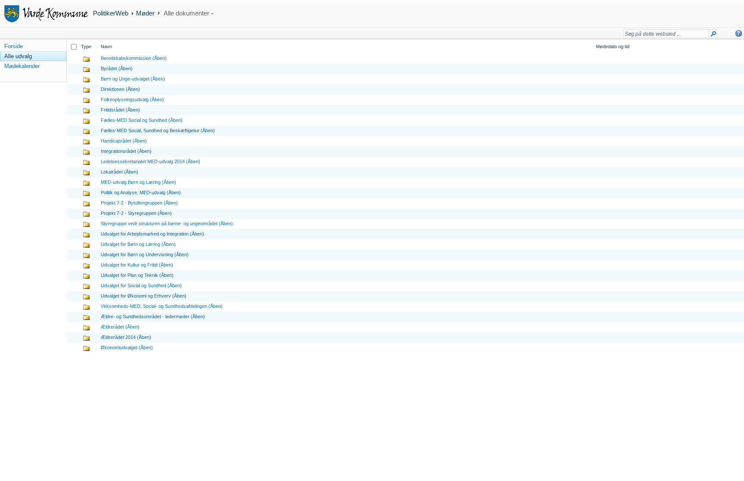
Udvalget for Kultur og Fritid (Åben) (137, 264)
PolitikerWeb (110, 13)
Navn (106, 46)
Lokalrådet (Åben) (119, 171)
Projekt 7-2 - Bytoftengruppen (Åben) (139, 202)
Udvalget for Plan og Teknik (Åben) (137, 275)
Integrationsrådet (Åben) (126, 151)
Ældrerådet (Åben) (120, 326)
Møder (145, 13)
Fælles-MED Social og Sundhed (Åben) (142, 120)
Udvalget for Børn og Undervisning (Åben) (145, 254)
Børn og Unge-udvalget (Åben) (133, 78)
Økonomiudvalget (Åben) (127, 347)
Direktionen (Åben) (120, 89)
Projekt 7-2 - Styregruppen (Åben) (136, 213)
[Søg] (713, 35)
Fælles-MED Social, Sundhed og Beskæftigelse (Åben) (158, 130)
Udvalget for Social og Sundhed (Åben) (141, 285)
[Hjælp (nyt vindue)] (738, 33)
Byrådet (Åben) (117, 68)
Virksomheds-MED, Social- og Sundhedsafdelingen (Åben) (162, 306)
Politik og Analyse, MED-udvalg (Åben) (141, 192)
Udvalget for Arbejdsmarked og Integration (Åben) (152, 233)
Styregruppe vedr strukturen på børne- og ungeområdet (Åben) (167, 223)
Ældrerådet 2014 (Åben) (126, 337)
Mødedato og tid (612, 46)
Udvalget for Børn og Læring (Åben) (138, 244)
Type (86, 46)
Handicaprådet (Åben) (124, 140)
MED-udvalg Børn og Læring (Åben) (138, 182)
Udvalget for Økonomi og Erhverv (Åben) (143, 295)
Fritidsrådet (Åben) (120, 109)
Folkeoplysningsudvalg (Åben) (132, 99)
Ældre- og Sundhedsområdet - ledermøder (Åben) (153, 316)
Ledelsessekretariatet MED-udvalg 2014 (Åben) (150, 161)
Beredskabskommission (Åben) (134, 58)
